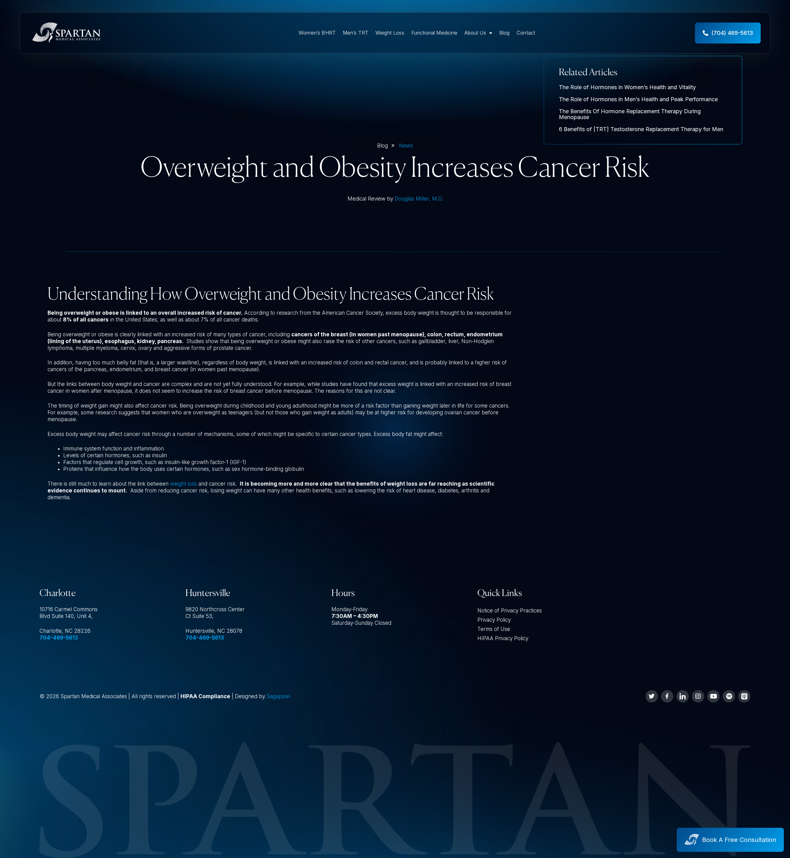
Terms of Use (493, 629)
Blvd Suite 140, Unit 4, (66, 616)
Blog (504, 33)
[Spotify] (729, 696)
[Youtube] (713, 696)
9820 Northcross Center (215, 609)
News (406, 146)
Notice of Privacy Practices (509, 610)
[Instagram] (698, 696)
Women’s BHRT (317, 33)
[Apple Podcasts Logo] (744, 696)
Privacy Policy (494, 620)
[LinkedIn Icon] (682, 696)
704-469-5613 (59, 638)
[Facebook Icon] (667, 696)
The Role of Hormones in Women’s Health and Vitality (627, 87)
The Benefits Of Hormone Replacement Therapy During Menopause (630, 114)
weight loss (183, 484)
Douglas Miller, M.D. (419, 199)
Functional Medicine (434, 33)
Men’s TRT (355, 33)
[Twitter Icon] (652, 696)
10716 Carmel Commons (69, 609)
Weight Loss (390, 33)
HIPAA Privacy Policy (502, 638)
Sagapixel (278, 696)
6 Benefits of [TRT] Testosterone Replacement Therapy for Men (641, 129)
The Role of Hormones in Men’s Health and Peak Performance (638, 99)
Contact (526, 33)
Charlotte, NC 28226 (65, 631)
